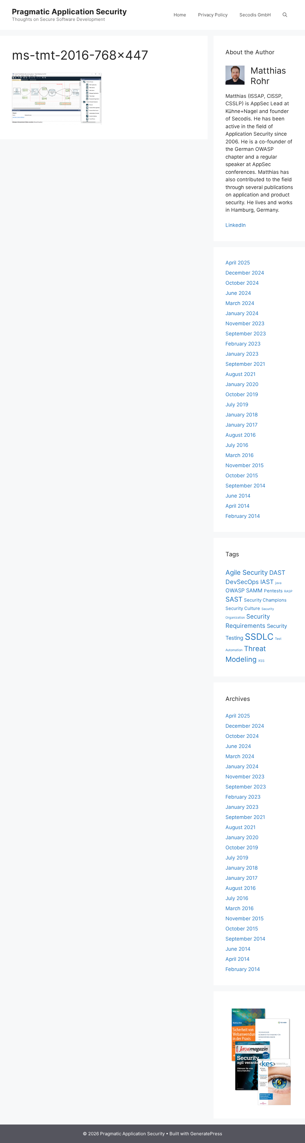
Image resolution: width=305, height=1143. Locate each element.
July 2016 (236, 445)
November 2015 (244, 465)
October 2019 (241, 394)
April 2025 (237, 263)
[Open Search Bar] (285, 15)
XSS (261, 661)
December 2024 (244, 273)
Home (180, 15)
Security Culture (242, 608)
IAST (267, 582)
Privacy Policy (213, 15)
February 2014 (242, 516)
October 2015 (241, 475)
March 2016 (239, 455)
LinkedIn (235, 225)
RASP (288, 591)
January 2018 (241, 415)
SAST (233, 599)
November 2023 (244, 323)
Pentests (273, 591)
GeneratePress (206, 1133)
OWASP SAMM (243, 590)
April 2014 (237, 506)
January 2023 (242, 354)
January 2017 (241, 425)
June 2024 (238, 293)
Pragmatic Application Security (69, 11)
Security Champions (265, 600)
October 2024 (242, 283)
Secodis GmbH (255, 15)
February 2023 (243, 344)
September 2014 (245, 486)
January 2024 (242, 313)
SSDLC (259, 636)
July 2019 (236, 405)
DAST (277, 572)
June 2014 (237, 496)
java (278, 583)
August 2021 (240, 374)
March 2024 (239, 303)
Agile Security (246, 572)
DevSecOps (242, 582)
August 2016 (240, 435)
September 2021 (245, 364)
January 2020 (242, 384)
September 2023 (245, 334)
